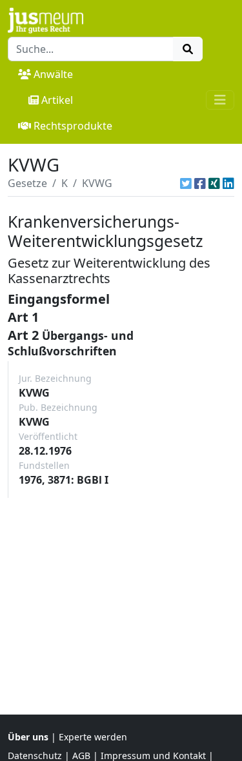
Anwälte (53, 74)
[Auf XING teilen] (214, 183)
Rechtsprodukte (73, 126)
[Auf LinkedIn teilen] (228, 183)
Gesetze (27, 183)
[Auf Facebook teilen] (200, 183)
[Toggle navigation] (220, 100)
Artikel (57, 100)
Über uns (28, 737)
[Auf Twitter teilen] (186, 183)
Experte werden (93, 737)
